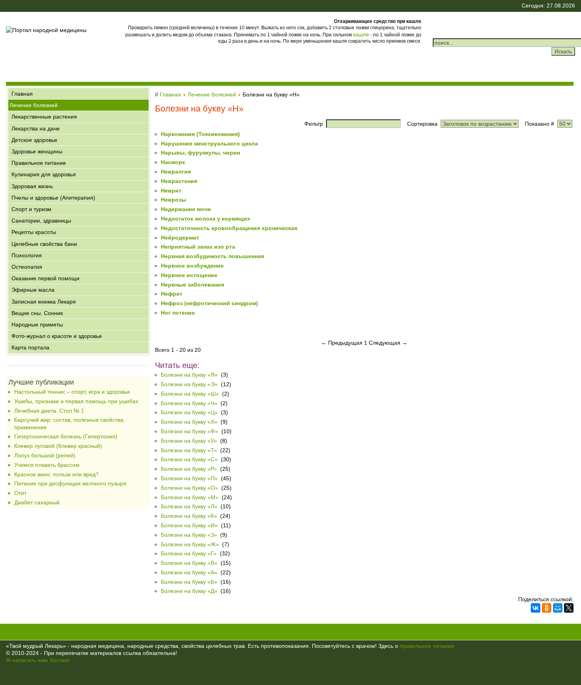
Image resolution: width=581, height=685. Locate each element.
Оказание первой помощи (45, 278)
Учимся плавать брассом (46, 465)
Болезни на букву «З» (189, 535)
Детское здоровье (34, 140)
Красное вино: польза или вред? (56, 474)
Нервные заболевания (192, 284)
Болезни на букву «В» (189, 563)
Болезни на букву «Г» (189, 553)
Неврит (171, 190)
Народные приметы (37, 324)
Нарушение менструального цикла (209, 143)
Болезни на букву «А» (189, 572)
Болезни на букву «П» (189, 478)
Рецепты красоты (33, 232)
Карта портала (30, 347)
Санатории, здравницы (41, 220)
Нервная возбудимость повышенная (212, 256)
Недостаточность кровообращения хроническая (229, 228)
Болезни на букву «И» (189, 525)
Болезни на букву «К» (189, 516)
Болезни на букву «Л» (189, 506)
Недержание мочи (186, 209)
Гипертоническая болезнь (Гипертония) (65, 436)
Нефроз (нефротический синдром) (209, 303)
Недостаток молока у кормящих (205, 218)
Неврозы (173, 199)
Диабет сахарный (37, 502)
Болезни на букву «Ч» (189, 403)
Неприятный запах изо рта (198, 246)
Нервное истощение (189, 275)
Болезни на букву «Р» (189, 469)
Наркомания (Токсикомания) (200, 134)
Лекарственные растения (44, 116)
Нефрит (172, 294)
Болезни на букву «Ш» (190, 394)
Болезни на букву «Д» (190, 591)
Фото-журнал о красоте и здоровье (56, 336)
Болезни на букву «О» (189, 488)
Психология (26, 255)
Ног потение (178, 312)
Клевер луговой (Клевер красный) (58, 446)
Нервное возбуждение (192, 265)
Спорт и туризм (31, 209)
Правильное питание (38, 163)
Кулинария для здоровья (43, 174)
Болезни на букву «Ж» (190, 544)
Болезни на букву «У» (189, 441)
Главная (22, 94)
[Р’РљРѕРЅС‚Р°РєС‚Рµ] (535, 608)
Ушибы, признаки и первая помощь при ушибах (76, 401)
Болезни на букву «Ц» (189, 412)
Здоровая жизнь (32, 186)
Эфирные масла (33, 290)
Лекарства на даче (35, 128)
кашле (361, 34)
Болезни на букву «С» (189, 459)
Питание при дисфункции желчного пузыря (70, 483)
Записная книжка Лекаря (43, 301)
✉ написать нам (27, 660)
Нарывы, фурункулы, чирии (200, 152)
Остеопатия (26, 267)
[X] (568, 608)
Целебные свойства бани (44, 244)
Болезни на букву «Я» (189, 375)
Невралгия (176, 171)
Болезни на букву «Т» (189, 450)
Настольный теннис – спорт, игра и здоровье (72, 392)
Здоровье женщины (36, 151)
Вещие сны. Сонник (37, 313)
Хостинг (59, 660)
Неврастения (179, 181)
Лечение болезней (33, 105)
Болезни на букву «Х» (189, 422)
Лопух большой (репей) (44, 455)
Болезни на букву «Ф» (189, 431)
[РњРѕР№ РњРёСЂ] (557, 608)
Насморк (173, 162)
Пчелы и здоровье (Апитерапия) (53, 197)
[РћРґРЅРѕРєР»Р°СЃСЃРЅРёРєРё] (546, 608)
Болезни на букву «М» (190, 497)
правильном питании (427, 646)
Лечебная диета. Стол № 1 (49, 411)
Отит (20, 493)
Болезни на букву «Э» (189, 384)
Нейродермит (180, 237)
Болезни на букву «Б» (189, 582)
